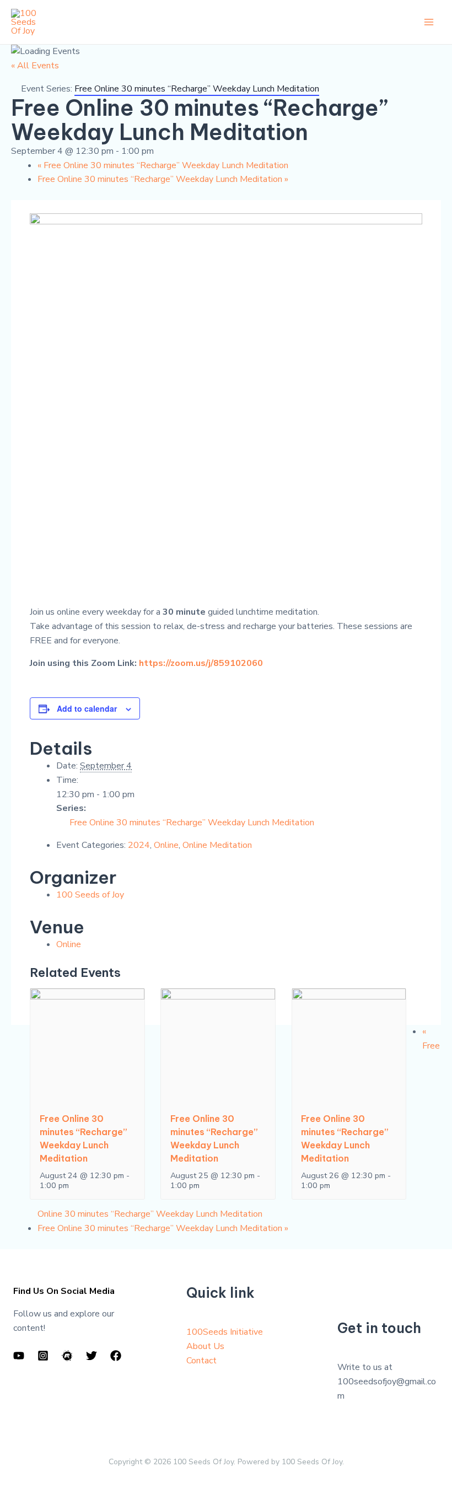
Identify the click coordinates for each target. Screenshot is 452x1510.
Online (166, 845)
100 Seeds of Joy (90, 895)
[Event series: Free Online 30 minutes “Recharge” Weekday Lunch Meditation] (75, 1185)
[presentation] (87, 1044)
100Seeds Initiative (224, 1332)
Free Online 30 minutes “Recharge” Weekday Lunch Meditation (162, 165)
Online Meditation (217, 845)
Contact (201, 1361)
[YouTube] (18, 1355)
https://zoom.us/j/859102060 (201, 663)
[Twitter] (91, 1355)
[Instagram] (43, 1355)
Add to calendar (87, 708)
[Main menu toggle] (429, 22)
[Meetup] (67, 1355)
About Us (205, 1346)
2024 (139, 845)
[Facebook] (115, 1355)
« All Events (35, 66)
